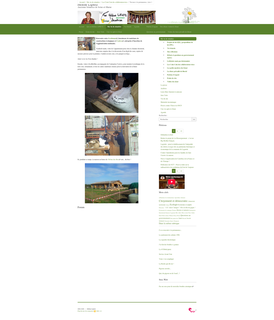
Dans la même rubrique (169, 223)
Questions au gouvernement (156, 32)
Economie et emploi (185, 205)
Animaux (183, 197)
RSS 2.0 (99, 311)
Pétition (171, 215)
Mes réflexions (172, 51)
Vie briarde (127, 26)
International (162, 213)
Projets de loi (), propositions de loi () (180, 43)
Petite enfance (165, 215)
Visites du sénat (172, 81)
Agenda (136, 26)
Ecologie (174, 204)
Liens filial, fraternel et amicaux (171, 92)
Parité (160, 215)
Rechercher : (163, 115)
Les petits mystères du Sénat (177, 68)
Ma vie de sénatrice (114, 26)
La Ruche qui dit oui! (166, 264)
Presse (81, 32)
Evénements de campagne (165, 210)
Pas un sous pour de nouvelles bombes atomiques (175, 286)
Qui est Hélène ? (96, 26)
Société (189, 218)
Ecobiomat (112, 38)
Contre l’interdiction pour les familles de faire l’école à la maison (176, 154)
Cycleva (119, 41)
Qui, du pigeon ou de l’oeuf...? (169, 273)
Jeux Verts (100, 32)
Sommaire (167, 221)
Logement (172, 213)
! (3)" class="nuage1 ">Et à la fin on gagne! (179, 207)
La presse (164, 85)
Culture (167, 205)
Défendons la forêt (167, 135)
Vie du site (164, 98)
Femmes (174, 210)
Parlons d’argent (152, 26)
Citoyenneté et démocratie (173, 201)
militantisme (162, 197)
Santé (180, 218)
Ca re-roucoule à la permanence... (170, 230)
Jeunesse (168, 213)
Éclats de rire (90, 32)
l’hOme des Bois (113, 159)
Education (161, 207)
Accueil (81, 26)
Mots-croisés (185, 213)
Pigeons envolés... (165, 268)
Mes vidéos (178, 213)
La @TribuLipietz (165, 249)
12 (181, 131)
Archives (164, 88)
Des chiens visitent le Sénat (169, 26)
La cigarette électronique (167, 240)
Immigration (192, 210)
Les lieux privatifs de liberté (177, 71)
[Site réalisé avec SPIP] (192, 310)
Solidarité (161, 221)
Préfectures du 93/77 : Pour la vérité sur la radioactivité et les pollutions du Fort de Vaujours (177, 165)
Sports (171, 221)
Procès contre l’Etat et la (171, 105)
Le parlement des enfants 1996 (169, 235)
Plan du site (81, 311)
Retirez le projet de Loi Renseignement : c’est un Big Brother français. (177, 139)
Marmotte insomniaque (168, 102)
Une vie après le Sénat (114, 32)
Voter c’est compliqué (166, 259)
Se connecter (89, 311)
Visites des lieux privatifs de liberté (179, 32)
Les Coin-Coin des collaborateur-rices (114, 2)
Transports (176, 221)
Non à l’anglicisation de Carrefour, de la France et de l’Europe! (177, 159)
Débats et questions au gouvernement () (180, 56)
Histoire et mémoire (183, 210)
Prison (178, 215)
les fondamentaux (169, 197)
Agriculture (177, 197)
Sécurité (184, 218)
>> (194, 119)
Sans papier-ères (174, 218)
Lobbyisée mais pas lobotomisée (178, 61)
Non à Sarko (191, 213)
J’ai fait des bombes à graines (169, 244)
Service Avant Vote (165, 254)
